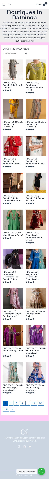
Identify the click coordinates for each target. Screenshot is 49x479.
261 (34, 403)
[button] (10, 4)
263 (6, 409)
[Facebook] (24, 446)
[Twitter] (30, 446)
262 (40, 403)
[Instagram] (19, 446)
